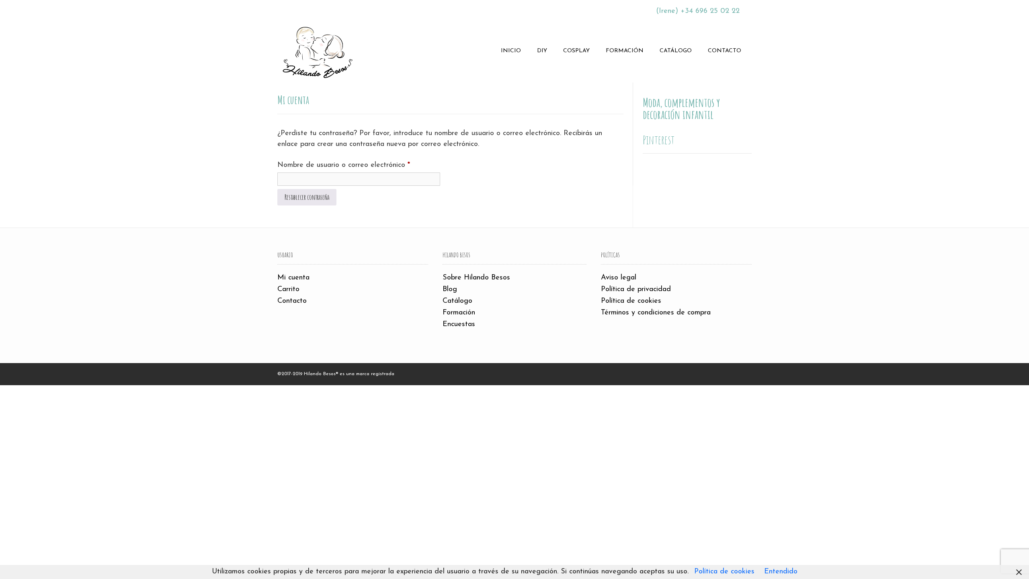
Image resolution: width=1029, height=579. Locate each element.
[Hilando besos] (317, 51)
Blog (450, 289)
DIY (542, 51)
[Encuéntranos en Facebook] (290, 10)
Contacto (724, 51)
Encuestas (459, 324)
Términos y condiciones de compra (656, 312)
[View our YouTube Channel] (311, 10)
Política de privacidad (636, 289)
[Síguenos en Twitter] (301, 10)
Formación (625, 51)
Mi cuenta (293, 277)
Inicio (511, 51)
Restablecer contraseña (307, 197)
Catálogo (676, 51)
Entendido (780, 571)
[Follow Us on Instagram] (322, 10)
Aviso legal (618, 277)
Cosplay (576, 51)
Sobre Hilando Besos (476, 277)
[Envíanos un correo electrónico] (280, 10)
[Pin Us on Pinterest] (332, 10)
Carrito (288, 289)
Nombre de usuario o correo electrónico (358, 165)
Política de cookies (631, 301)
